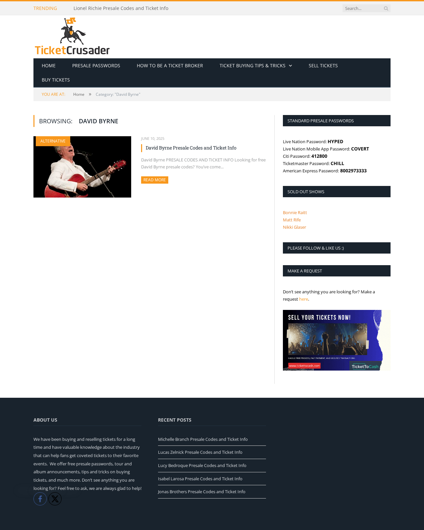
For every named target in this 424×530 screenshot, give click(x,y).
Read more (155, 180)
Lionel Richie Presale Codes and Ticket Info (121, 8)
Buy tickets (56, 80)
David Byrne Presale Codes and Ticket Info (191, 148)
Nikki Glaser (294, 227)
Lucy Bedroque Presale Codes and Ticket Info (202, 465)
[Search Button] (386, 8)
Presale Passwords (96, 65)
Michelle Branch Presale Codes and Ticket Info (203, 439)
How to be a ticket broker (170, 65)
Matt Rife (292, 220)
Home (49, 65)
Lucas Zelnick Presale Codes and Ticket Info (200, 452)
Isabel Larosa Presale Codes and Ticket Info (200, 479)
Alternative (53, 141)
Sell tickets (323, 65)
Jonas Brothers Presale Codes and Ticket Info (201, 492)
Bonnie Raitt (295, 212)
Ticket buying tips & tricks (253, 65)
